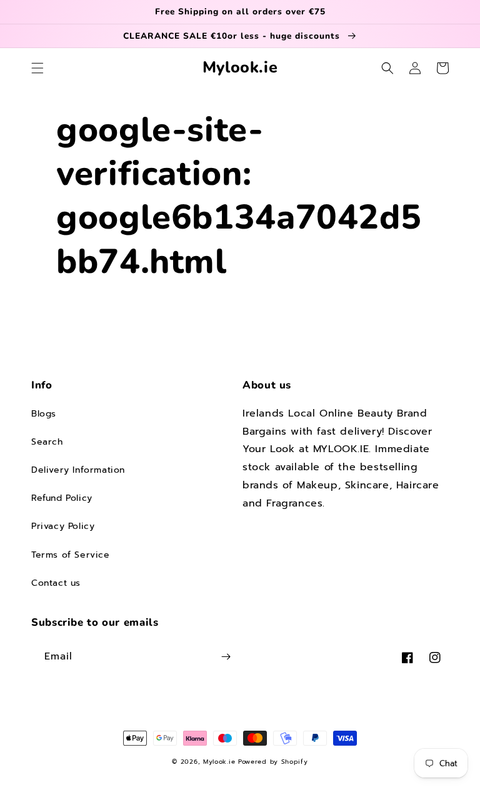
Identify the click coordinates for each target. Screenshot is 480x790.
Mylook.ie (219, 761)
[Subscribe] (225, 656)
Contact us (56, 583)
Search (47, 441)
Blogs (43, 413)
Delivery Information (78, 469)
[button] (37, 68)
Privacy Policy (62, 526)
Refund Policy (61, 498)
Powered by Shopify (273, 761)
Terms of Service (70, 554)
